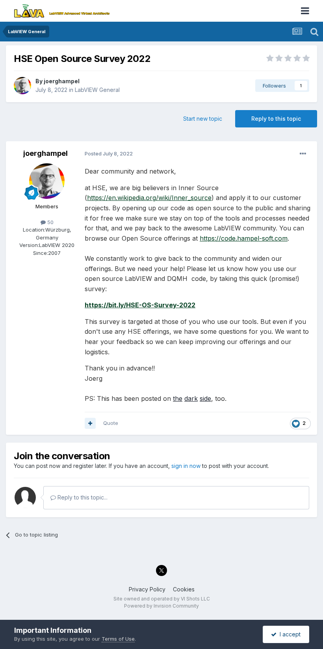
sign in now (185, 465)
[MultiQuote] (90, 423)
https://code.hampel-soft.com (244, 238)
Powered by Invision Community (161, 606)
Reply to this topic (276, 118)
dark (191, 398)
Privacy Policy (147, 589)
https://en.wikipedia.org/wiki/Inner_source (149, 198)
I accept (289, 634)
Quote (110, 423)
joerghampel (62, 81)
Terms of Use (118, 639)
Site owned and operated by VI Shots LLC (161, 599)
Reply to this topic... (82, 497)
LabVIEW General (97, 89)
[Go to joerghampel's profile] (22, 85)
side (205, 398)
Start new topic (202, 118)
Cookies (184, 589)
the (177, 398)
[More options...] (303, 154)
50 (50, 222)
